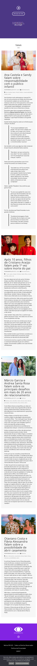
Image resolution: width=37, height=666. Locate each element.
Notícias (24, 398)
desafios (15, 400)
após (11, 274)
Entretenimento (26, 89)
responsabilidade (28, 92)
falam (13, 92)
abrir (7, 556)
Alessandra (11, 556)
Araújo (14, 274)
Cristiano (19, 274)
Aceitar (11, 663)
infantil (17, 92)
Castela (10, 92)
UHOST (18, 651)
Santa (22, 402)
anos (8, 274)
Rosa (19, 402)
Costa (22, 556)
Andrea (7, 400)
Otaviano (6, 558)
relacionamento (13, 402)
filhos (26, 274)
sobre (9, 94)
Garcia (22, 400)
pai (5, 276)
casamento (17, 556)
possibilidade (12, 558)
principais (6, 402)
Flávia (29, 556)
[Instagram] (18, 637)
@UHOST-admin (16, 89)
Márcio (29, 400)
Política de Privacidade (18, 648)
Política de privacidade (22, 663)
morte (29, 274)
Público (21, 92)
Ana (7, 92)
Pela (7, 276)
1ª (6, 274)
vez (13, 276)
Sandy (5, 94)
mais (26, 400)
